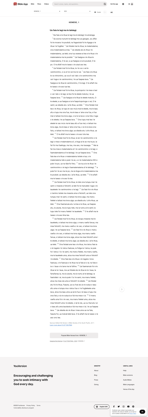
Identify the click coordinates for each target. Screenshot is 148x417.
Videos (46, 4)
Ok (142, 411)
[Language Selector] (123, 4)
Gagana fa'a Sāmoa (56, 341)
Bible (32, 4)
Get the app (114, 4)
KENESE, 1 (37, 11)
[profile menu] (130, 4)
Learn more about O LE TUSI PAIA (61, 325)
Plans (39, 4)
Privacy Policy (30, 405)
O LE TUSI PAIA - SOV (70, 341)
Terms (38, 405)
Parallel (99, 12)
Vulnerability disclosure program (24, 408)
